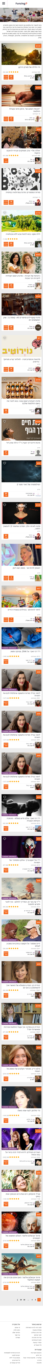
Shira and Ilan (28, 76)
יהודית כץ (29, 994)
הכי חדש (38, 1355)
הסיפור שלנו (16, 1332)
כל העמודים (37, 1345)
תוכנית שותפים (36, 1340)
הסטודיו (30, 284)
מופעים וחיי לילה (14, 1358)
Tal (31, 451)
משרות (18, 1337)
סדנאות (39, 1363)
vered (30, 410)
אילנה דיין (29, 1077)
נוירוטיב (30, 368)
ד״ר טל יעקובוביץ (27, 869)
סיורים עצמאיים (15, 1363)
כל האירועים (16, 1360)
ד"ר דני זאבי (29, 660)
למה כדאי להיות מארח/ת (33, 1327)
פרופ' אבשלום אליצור (26, 1244)
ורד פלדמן (29, 1119)
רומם (31, 118)
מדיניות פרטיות (36, 1337)
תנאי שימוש (37, 1335)
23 (21, 1300)
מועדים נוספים (6, 77)
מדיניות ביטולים (36, 1332)
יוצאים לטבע (16, 1355)
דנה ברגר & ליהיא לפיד (25, 1161)
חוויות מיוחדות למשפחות (12, 1353)
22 (24, 1300)
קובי (31, 618)
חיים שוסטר (29, 952)
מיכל (31, 577)
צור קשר (17, 1335)
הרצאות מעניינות (36, 1353)
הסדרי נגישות (37, 1342)
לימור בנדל (29, 702)
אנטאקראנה (29, 493)
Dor (31, 159)
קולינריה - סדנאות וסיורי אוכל (32, 1358)
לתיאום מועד (6, 661)
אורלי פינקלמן (28, 1203)
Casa (30, 326)
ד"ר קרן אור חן (28, 911)
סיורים (39, 1360)
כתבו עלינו (17, 1330)
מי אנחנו (17, 1327)
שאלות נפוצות (37, 1330)
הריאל (30, 201)
